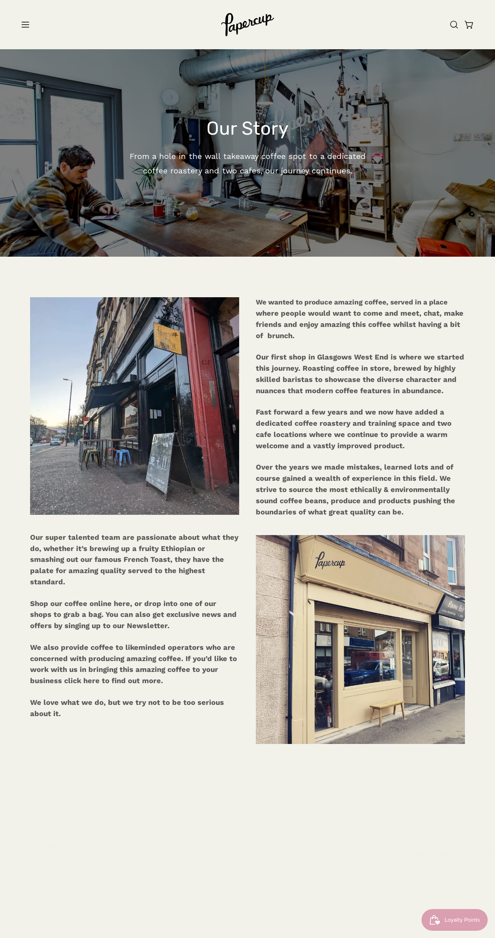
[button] (454, 24)
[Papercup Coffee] (247, 24)
